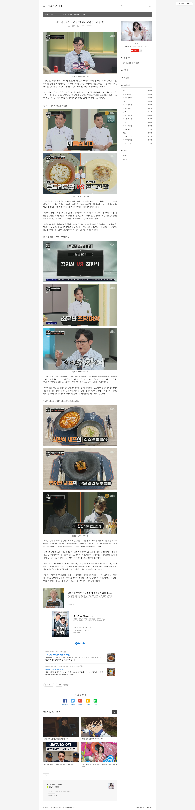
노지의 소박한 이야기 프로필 (131, 63)
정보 (124, 133)
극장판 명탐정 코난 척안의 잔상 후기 (92, 739)
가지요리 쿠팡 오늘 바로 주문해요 (57, 654)
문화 (124, 91)
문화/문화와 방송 (74, 26)
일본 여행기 (128, 129)
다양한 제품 (128, 140)
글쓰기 (125, 159)
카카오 (70, 14)
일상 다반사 (128, 115)
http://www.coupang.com (54, 651)
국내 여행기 (128, 126)
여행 (124, 122)
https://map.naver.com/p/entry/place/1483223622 (62, 666)
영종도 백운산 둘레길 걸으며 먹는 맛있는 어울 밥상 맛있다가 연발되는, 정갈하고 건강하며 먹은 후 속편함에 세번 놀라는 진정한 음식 (74, 673)
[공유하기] (49, 684)
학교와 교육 (128, 108)
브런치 (64, 14)
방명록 (83, 14)
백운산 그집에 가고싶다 (54, 669)
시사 (124, 101)
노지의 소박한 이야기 (53, 5)
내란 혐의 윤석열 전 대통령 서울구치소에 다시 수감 (58, 764)
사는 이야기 (128, 119)
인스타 (58, 14)
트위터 (47, 14)
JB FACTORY (148, 807)
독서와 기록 (128, 94)
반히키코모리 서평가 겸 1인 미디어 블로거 (58, 791)
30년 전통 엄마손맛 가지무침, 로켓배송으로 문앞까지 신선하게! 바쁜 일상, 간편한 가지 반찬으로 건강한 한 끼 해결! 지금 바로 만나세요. (74, 658)
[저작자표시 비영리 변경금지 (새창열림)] (66, 685)
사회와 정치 (128, 105)
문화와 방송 (128, 98)
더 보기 (114, 712)
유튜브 (53, 14)
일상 (124, 112)
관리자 (125, 156)
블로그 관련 (128, 136)
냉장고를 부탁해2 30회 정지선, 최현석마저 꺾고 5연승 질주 (80, 22)
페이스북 (76, 14)
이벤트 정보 (128, 143)
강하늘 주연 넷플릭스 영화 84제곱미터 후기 (56, 739)
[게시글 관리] (52, 684)
